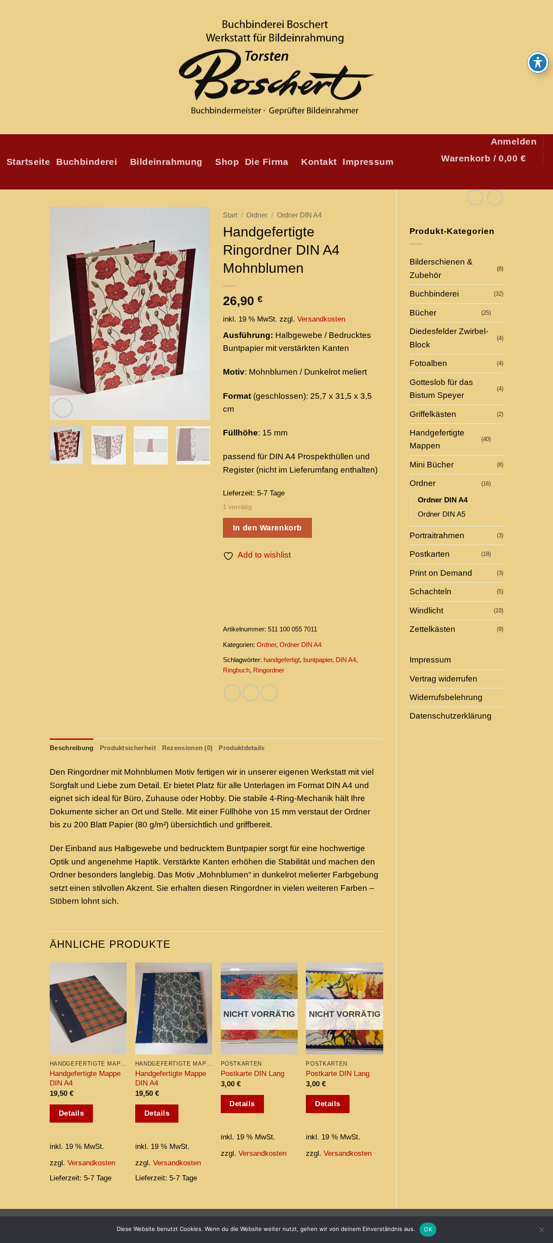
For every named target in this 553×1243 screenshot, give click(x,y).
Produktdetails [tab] (241, 747)
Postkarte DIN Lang (252, 1073)
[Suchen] (541, 178)
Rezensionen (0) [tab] (187, 747)
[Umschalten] (498, 313)
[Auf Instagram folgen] (496, 178)
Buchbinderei (86, 162)
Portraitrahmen (437, 535)
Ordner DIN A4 (442, 499)
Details (71, 1113)
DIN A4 (346, 659)
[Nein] (541, 1232)
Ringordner (268, 670)
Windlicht (426, 610)
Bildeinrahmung (166, 162)
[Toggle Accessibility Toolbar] (538, 62)
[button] (514, 141)
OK (428, 1229)
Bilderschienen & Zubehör (441, 268)
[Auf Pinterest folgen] (523, 178)
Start (230, 215)
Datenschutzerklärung (451, 715)
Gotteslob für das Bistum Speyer (441, 389)
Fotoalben (428, 363)
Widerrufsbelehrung (446, 697)
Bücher (423, 312)
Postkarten (430, 553)
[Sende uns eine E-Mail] (509, 178)
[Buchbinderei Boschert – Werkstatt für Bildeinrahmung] (276, 67)
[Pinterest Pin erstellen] (269, 693)
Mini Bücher (432, 464)
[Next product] (475, 197)
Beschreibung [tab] (72, 747)
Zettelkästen (432, 629)
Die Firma (267, 162)
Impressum (368, 162)
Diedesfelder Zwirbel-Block (449, 338)
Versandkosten (321, 319)
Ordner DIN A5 (441, 514)
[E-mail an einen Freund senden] (250, 693)
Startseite (28, 162)
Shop (227, 162)
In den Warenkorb (267, 527)
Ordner (422, 483)
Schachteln (430, 591)
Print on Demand (441, 572)
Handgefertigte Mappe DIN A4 (85, 1078)
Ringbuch (236, 670)
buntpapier (317, 659)
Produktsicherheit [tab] (128, 747)
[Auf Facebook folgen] (483, 178)
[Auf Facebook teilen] (232, 693)
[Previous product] (495, 197)
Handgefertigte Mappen (437, 439)
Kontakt (319, 162)
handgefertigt (282, 659)
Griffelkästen (433, 414)
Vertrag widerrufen (443, 678)
